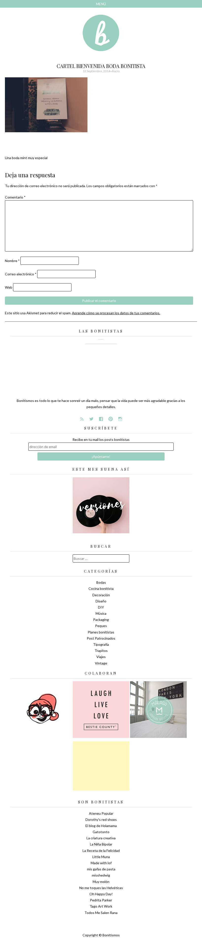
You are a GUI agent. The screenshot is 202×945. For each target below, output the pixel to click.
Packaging (101, 619)
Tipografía (101, 644)
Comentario (15, 197)
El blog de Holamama (101, 826)
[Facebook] (101, 418)
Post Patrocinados (101, 638)
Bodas (101, 582)
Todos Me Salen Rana (101, 913)
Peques (101, 626)
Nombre (12, 261)
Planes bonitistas (101, 632)
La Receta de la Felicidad (101, 850)
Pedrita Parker (101, 900)
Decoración (101, 595)
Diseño (101, 601)
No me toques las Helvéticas (101, 888)
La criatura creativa (101, 838)
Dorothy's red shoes (101, 819)
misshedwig (101, 875)
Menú (101, 4)
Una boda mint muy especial (26, 158)
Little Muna (101, 857)
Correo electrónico (20, 274)
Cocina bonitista (101, 588)
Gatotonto (101, 832)
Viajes (101, 657)
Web (8, 287)
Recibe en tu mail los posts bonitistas (101, 439)
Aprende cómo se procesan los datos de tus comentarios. (116, 313)
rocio (115, 71)
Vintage (101, 663)
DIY (101, 607)
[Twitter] (91, 418)
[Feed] (81, 418)
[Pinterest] (110, 418)
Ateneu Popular (101, 813)
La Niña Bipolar (101, 844)
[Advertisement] (101, 766)
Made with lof (101, 863)
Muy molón (101, 881)
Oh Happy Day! (101, 894)
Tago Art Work (101, 906)
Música (101, 613)
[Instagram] (120, 418)
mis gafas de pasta (101, 869)
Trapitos (101, 650)
